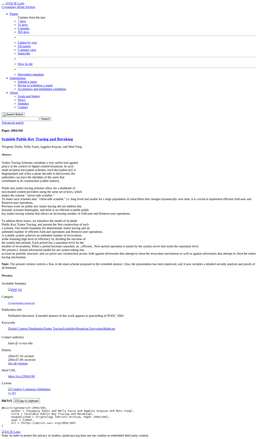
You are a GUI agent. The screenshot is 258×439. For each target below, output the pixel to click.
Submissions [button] (18, 78)
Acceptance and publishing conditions (42, 89)
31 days (23, 24)
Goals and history (29, 96)
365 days (23, 32)
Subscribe (24, 53)
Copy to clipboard (28, 400)
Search (45, 118)
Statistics (23, 103)
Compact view (27, 49)
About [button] (14, 92)
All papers (24, 46)
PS (20, 290)
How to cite (25, 64)
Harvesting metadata (31, 74)
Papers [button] (14, 14)
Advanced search (13, 122)
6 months (23, 28)
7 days (22, 21)
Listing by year (27, 42)
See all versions (18, 363)
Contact (23, 107)
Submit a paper (27, 81)
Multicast (109, 328)
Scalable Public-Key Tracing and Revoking (37, 139)
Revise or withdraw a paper (35, 85)
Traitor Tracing (53, 328)
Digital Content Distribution (26, 328)
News (21, 100)
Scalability (69, 328)
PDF (14, 290)
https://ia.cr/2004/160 (21, 376)
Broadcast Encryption (89, 328)
